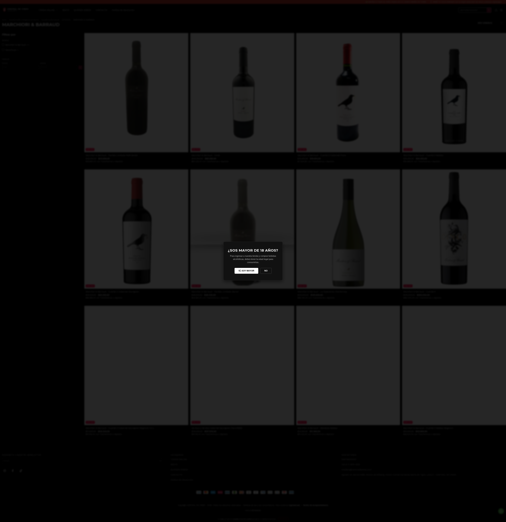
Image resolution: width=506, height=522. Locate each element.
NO (265, 271)
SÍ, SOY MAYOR (246, 271)
